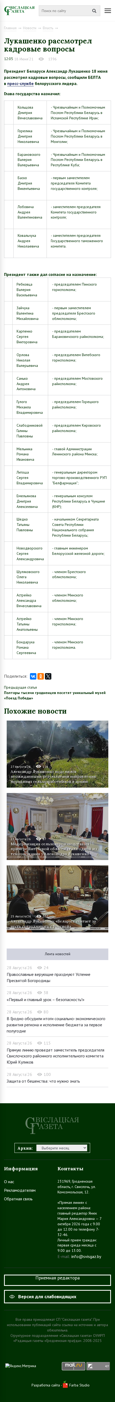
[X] (48, 676)
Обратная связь (18, 1198)
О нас (9, 1181)
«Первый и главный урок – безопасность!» (46, 999)
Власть (48, 27)
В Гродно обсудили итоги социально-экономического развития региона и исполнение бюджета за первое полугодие (56, 1024)
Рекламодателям (20, 1190)
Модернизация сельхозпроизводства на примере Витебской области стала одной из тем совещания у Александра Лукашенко (54, 849)
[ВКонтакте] (33, 676)
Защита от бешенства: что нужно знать (43, 1081)
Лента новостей (57, 953)
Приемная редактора (57, 1278)
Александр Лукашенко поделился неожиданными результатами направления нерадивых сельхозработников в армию (53, 776)
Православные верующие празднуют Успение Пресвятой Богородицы (48, 977)
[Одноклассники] (40, 676)
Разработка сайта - (47, 1385)
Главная (10, 27)
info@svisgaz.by (86, 1256)
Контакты (70, 1168)
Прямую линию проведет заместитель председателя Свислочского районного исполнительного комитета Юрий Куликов (55, 1056)
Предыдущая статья (20, 687)
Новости (29, 27)
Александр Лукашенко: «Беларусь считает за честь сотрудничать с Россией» (53, 923)
